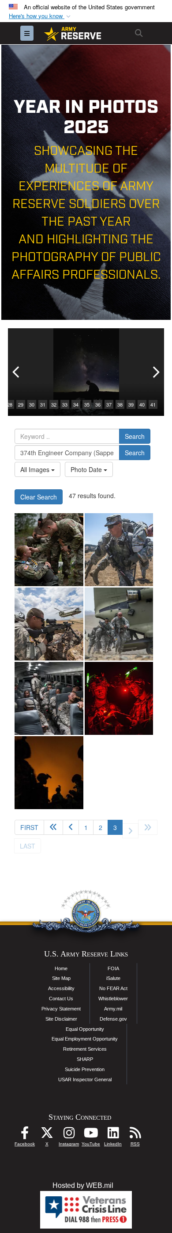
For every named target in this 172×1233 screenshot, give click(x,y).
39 (131, 404)
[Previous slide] (17, 372)
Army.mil (113, 1008)
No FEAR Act (113, 988)
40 (142, 404)
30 (31, 404)
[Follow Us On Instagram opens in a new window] (69, 1135)
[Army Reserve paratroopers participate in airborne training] (49, 549)
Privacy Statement (61, 1008)
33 (64, 404)
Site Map (61, 978)
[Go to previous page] (71, 827)
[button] (40, 16)
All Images (35, 469)
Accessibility (61, 988)
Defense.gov (113, 1019)
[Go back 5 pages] (53, 827)
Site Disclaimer (61, 1019)
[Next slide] (155, 372)
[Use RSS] (135, 1135)
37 (109, 404)
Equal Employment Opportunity (85, 1038)
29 (20, 404)
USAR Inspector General (85, 1079)
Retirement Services (85, 1049)
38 (120, 404)
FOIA (113, 968)
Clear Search (38, 496)
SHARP (85, 1059)
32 (53, 404)
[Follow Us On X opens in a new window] (47, 1135)
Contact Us (61, 998)
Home (61, 968)
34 (76, 404)
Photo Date (87, 469)
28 (9, 404)
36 (98, 404)
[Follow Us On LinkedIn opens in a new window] (113, 1135)
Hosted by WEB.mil (82, 1185)
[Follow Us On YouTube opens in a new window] (91, 1135)
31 (42, 404)
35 (87, 404)
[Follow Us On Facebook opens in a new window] (25, 1135)
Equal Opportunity (85, 1029)
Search (135, 436)
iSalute (113, 978)
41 (153, 404)
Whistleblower (113, 998)
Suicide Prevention (85, 1069)
